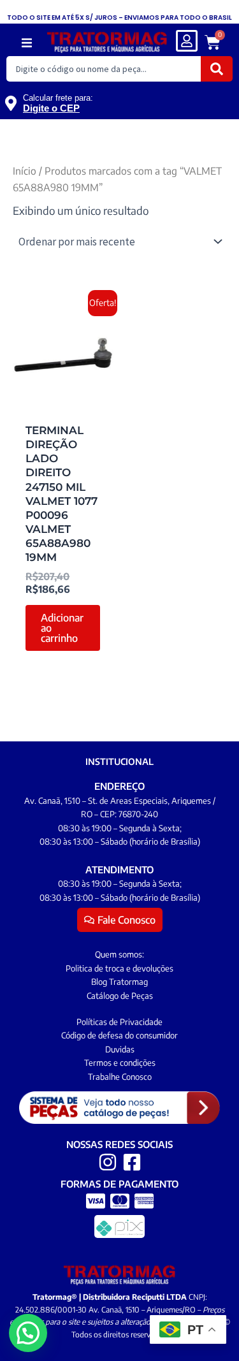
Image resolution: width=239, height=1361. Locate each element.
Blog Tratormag (119, 982)
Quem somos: (119, 954)
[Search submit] (217, 69)
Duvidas (119, 1049)
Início (24, 170)
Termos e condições (120, 1063)
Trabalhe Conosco (120, 1077)
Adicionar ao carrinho (62, 627)
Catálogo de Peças (120, 996)
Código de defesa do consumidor (119, 1035)
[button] (26, 43)
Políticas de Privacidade (119, 1022)
